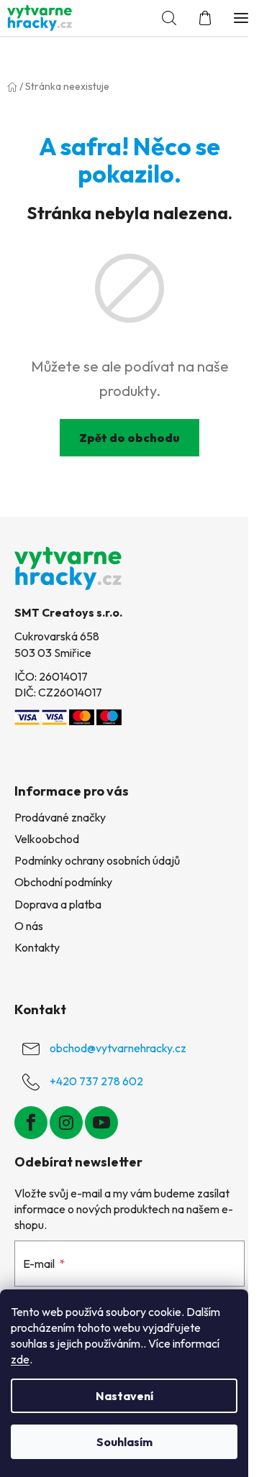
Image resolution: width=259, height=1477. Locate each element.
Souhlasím (124, 1442)
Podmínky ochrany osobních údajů (97, 860)
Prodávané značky (60, 817)
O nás (28, 926)
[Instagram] (66, 1122)
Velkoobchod (46, 839)
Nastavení (124, 1396)
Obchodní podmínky (63, 882)
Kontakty (37, 947)
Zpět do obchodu (129, 438)
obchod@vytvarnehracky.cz (118, 1048)
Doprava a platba (57, 904)
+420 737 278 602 (96, 1081)
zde (20, 1359)
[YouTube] (101, 1122)
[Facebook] (30, 1122)
